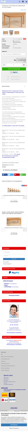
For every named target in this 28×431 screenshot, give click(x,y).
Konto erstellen (6, 261)
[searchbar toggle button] (19, 1)
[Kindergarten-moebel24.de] (2, 1)
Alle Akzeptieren (14, 424)
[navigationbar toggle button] (26, 1)
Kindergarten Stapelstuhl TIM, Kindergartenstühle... (14, 195)
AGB (2, 354)
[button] (4, 64)
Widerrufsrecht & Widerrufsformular (8, 365)
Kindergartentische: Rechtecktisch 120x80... (14, 227)
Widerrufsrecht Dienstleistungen (7, 356)
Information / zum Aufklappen (11, 170)
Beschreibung (5, 86)
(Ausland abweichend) (17, 42)
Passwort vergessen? (7, 263)
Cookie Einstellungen (5, 370)
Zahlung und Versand (5, 363)
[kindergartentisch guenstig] (14, 19)
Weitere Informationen (14, 428)
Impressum (3, 361)
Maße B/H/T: (4, 51)
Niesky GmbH (23, 9)
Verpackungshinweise (5, 358)
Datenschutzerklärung (22, 422)
